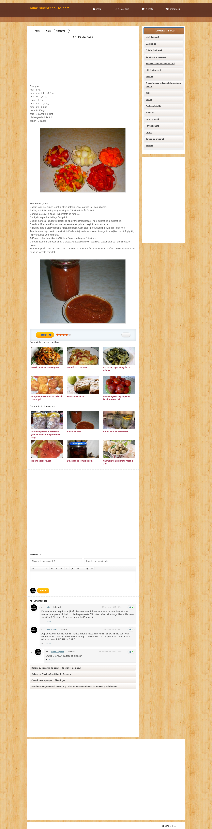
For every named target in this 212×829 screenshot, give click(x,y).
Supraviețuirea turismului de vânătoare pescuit (163, 85)
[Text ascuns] (77, 568)
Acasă (98, 9)
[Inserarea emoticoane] (66, 568)
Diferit (149, 132)
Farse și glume (152, 126)
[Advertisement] (83, 60)
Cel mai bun (122, 9)
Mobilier (149, 112)
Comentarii (174, 9)
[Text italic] (37, 568)
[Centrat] (56, 568)
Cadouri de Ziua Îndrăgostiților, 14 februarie (51, 674)
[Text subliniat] (41, 568)
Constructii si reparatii (156, 57)
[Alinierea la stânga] (51, 568)
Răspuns (48, 621)
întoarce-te (46, 335)
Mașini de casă (152, 37)
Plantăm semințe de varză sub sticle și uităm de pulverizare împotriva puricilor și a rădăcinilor (74, 686)
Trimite (43, 590)
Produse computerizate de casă (160, 63)
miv (48, 607)
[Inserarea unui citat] (82, 568)
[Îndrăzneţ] (33, 568)
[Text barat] (46, 568)
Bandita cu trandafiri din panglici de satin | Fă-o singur (56, 668)
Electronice (151, 44)
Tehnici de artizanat (155, 139)
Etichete (149, 9)
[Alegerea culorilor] (72, 568)
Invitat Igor (52, 629)
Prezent (149, 145)
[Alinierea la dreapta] (61, 568)
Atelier (149, 99)
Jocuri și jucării (152, 119)
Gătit (148, 93)
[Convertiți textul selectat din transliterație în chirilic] (87, 568)
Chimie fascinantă (154, 50)
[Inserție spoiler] (92, 568)
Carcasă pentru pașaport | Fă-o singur (48, 680)
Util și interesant (153, 70)
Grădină (149, 76)
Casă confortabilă (153, 106)
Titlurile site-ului (163, 30)
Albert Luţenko (57, 651)
